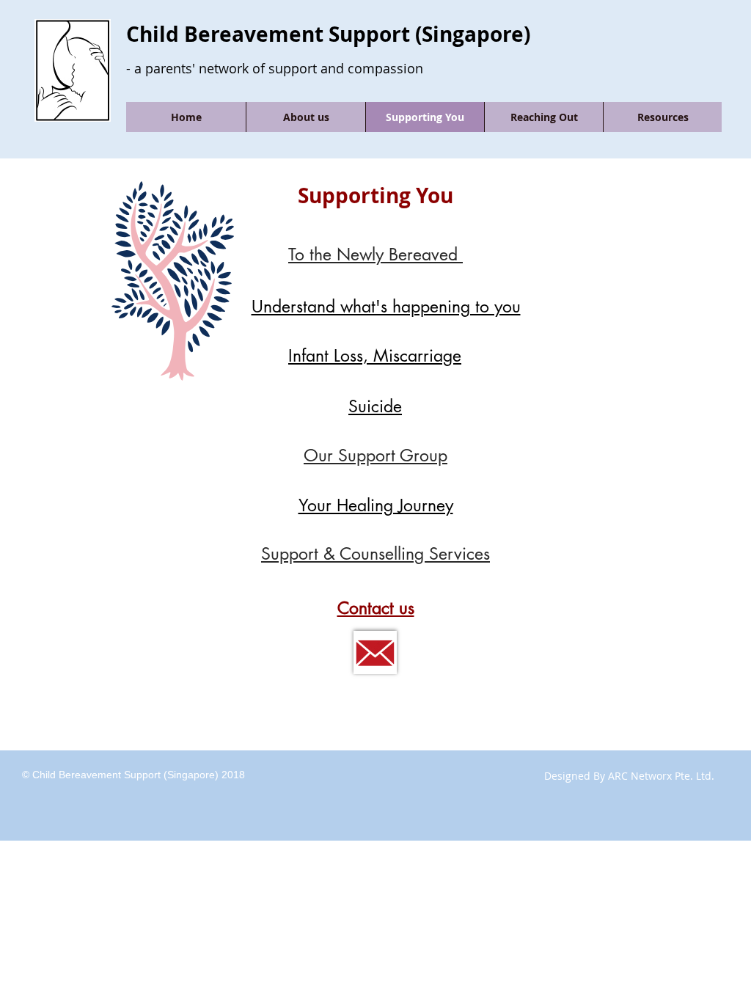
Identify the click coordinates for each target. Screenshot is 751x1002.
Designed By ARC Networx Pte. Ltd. (629, 776)
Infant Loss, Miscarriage (374, 356)
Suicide (375, 406)
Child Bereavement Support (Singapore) (328, 34)
